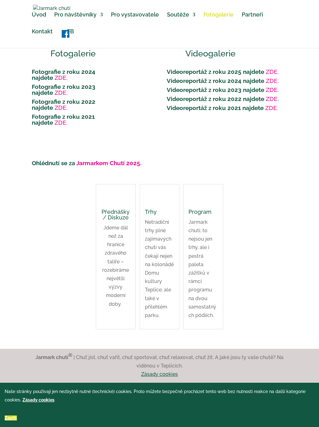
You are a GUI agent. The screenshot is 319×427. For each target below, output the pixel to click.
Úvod (39, 15)
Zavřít (11, 417)
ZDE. (61, 77)
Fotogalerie (218, 15)
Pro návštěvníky (75, 15)
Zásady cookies (159, 374)
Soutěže (178, 15)
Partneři (252, 15)
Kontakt (42, 32)
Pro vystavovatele (135, 15)
